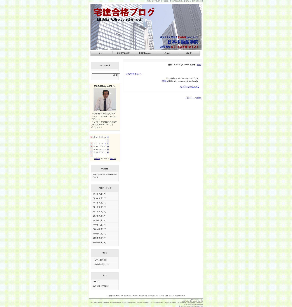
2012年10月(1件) (99, 207)
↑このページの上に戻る (189, 87)
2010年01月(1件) (99, 220)
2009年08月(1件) (99, 229)
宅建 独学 (189, 301)
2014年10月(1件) (99, 198)
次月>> (113, 159)
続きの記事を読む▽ (134, 74)
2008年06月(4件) (99, 242)
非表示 (165, 81)
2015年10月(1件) (99, 194)
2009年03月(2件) (99, 234)
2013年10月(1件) (99, 203)
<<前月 (97, 159)
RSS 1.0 (96, 282)
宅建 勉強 (184, 301)
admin (199, 65)
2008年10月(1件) (99, 238)
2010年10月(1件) (99, 216)
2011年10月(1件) (99, 211)
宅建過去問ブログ (101, 264)
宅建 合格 (195, 301)
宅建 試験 (200, 301)
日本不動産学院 (100, 260)
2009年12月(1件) (99, 225)
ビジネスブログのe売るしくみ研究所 (193, 306)
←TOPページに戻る (193, 98)
